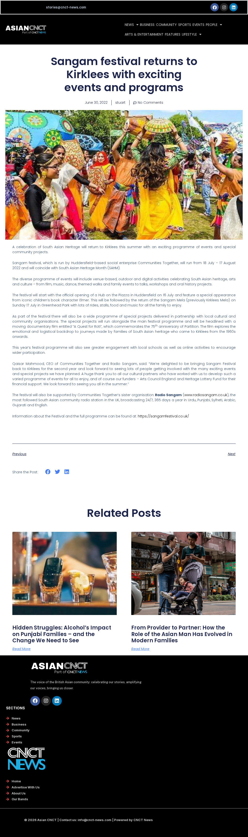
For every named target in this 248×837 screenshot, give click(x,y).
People (211, 24)
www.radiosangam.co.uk (205, 395)
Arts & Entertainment (144, 34)
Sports (184, 24)
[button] (48, 472)
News (129, 24)
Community (166, 24)
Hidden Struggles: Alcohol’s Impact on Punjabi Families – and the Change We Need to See (61, 634)
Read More (21, 649)
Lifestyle (189, 34)
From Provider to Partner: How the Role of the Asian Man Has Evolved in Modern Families (181, 634)
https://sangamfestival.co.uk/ (163, 416)
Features (172, 34)
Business (147, 24)
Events (198, 24)
